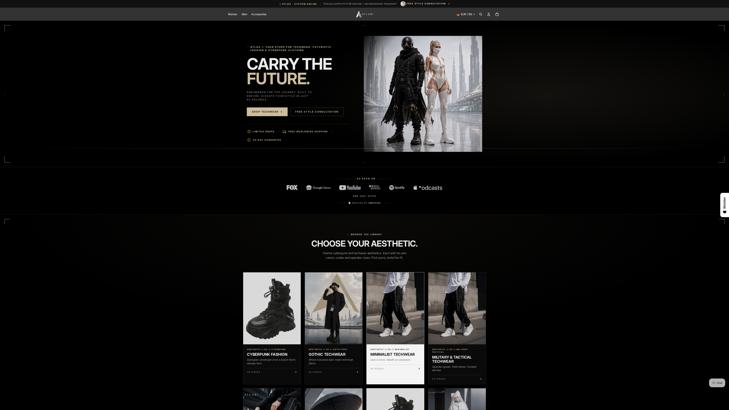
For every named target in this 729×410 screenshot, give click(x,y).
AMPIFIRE (374, 203)
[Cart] (497, 14)
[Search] (481, 14)
